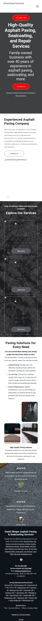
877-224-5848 (26, 568)
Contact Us (21, 86)
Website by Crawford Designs (21, 614)
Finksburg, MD (9, 593)
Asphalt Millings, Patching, (28, 546)
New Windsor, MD (16, 595)
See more (21, 251)
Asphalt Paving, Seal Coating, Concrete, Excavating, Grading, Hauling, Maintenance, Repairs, (21, 544)
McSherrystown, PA (20, 585)
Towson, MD (33, 598)
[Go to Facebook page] (21, 560)
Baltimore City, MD (16, 590)
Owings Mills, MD (28, 595)
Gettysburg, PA (32, 585)
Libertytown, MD (22, 593)
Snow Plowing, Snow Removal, (14, 549)
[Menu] (37, 6)
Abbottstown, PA (23, 587)
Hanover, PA (8, 585)
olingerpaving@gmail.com (23, 571)
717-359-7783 (21, 18)
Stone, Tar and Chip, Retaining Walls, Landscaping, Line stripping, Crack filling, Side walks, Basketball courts (21, 551)
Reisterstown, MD (10, 598)
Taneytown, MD (22, 598)
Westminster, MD (28, 600)
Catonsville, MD (29, 590)
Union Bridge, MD (15, 600)
